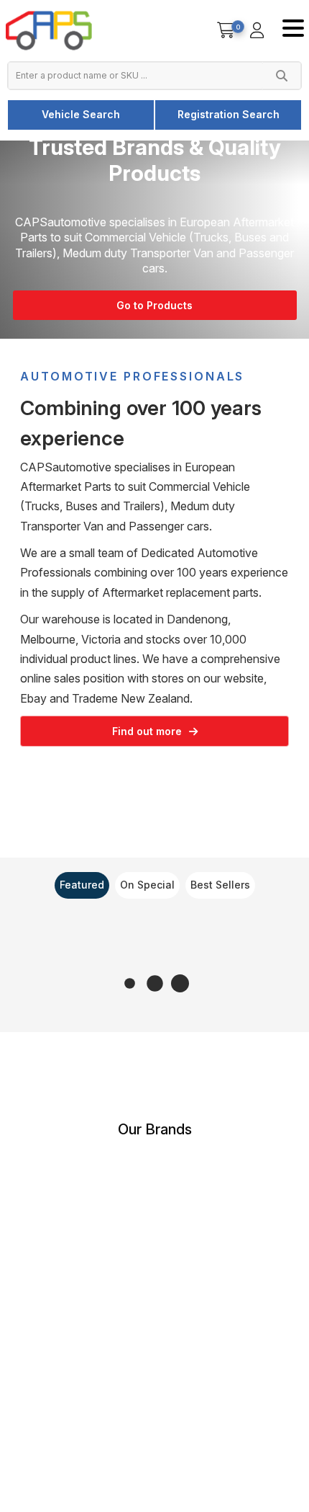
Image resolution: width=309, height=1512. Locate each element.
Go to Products (154, 305)
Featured (82, 885)
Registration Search (228, 114)
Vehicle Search (81, 114)
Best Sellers (220, 885)
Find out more (147, 731)
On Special (147, 885)
